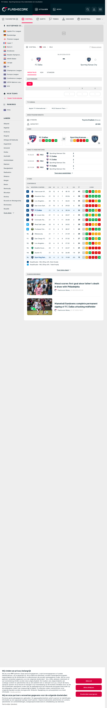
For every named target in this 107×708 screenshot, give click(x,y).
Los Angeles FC (40, 201)
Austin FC (38, 253)
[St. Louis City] (32, 215)
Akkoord (89, 681)
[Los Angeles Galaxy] (32, 243)
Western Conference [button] (39, 187)
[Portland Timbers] (32, 229)
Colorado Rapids (40, 220)
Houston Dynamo (40, 196)
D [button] (67, 187)
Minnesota (39, 234)
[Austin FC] (32, 252)
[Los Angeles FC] (32, 201)
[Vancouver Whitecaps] (32, 191)
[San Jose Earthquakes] (32, 205)
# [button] (27, 187)
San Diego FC (40, 239)
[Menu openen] (100, 9)
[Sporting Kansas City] (32, 257)
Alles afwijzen (89, 687)
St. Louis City (39, 215)
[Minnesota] (32, 234)
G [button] (58, 187)
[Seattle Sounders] (32, 248)
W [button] (54, 187)
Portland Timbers (40, 229)
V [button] (62, 187)
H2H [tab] (41, 72)
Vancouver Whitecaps (40, 191)
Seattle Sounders (40, 248)
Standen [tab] (50, 72)
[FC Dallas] (32, 210)
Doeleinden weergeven (88, 694)
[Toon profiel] (38, 59)
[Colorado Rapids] (32, 219)
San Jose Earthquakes (40, 206)
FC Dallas (38, 65)
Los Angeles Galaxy (40, 243)
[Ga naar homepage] (16, 9)
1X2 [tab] (29, 84)
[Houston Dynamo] (32, 196)
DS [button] (74, 187)
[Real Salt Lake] (32, 224)
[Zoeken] (87, 9)
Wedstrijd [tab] (31, 72)
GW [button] (50, 187)
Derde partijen (15, 692)
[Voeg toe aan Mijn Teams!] (32, 60)
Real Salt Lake (40, 224)
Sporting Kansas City (89, 65)
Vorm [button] (92, 187)
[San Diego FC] (32, 238)
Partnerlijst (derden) (9, 704)
